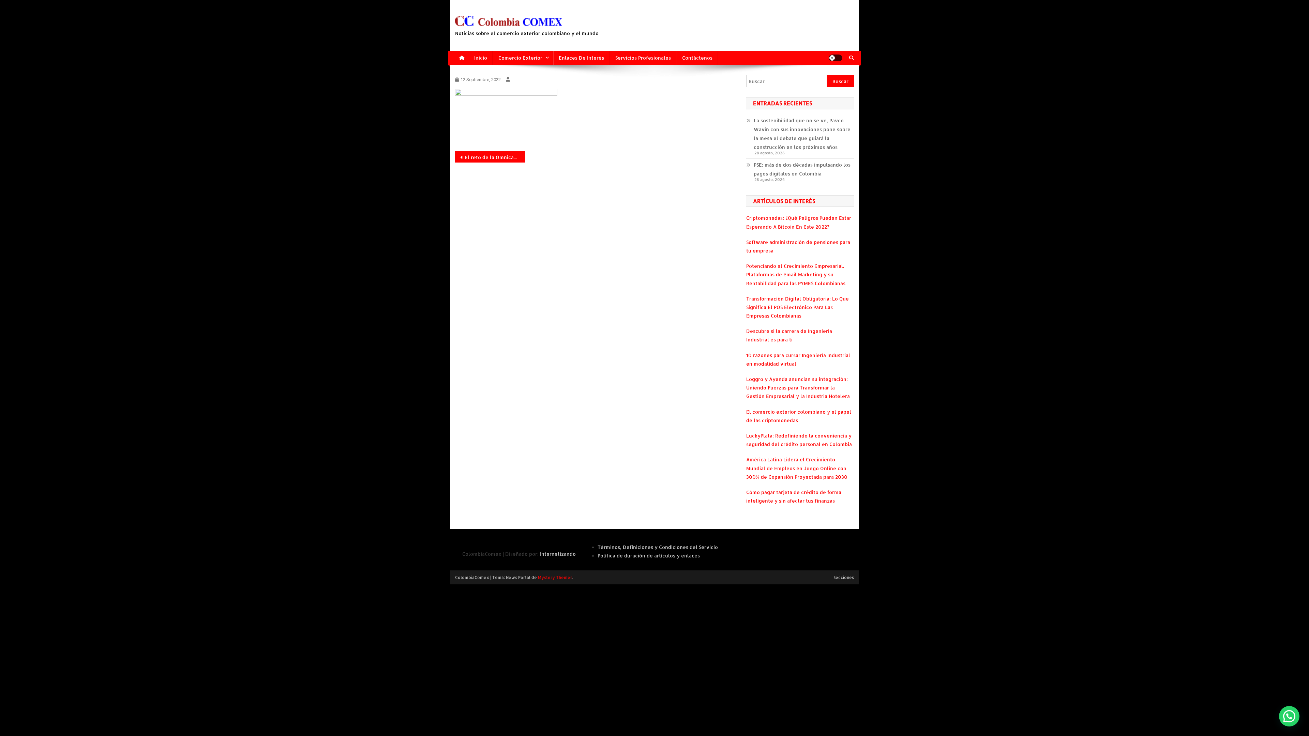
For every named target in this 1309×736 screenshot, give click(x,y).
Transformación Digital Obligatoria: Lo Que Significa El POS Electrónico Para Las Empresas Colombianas (797, 307)
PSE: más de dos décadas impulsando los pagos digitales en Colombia (802, 169)
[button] (1289, 716)
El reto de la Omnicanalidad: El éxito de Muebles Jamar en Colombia (495, 157)
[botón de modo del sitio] (835, 58)
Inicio (480, 58)
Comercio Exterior (520, 58)
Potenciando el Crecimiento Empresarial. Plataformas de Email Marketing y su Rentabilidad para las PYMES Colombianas (795, 274)
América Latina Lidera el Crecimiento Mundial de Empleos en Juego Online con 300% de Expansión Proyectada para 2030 (796, 468)
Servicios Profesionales (643, 58)
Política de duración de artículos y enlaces (649, 555)
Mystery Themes (555, 577)
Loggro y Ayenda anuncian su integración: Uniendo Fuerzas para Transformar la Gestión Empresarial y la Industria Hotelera (798, 387)
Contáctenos (697, 58)
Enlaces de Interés (581, 58)
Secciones (843, 577)
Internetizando (558, 554)
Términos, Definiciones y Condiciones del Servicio (658, 547)
